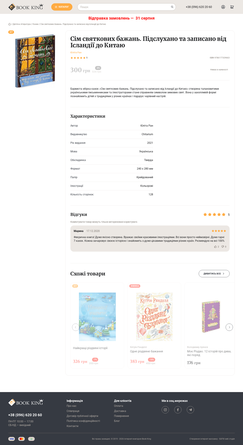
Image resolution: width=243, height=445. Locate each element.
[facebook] (178, 409)
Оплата (118, 405)
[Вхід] (223, 7)
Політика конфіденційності (83, 421)
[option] (97, 325)
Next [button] (229, 327)
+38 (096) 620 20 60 (199, 7)
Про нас (71, 405)
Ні (222, 246)
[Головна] (9, 24)
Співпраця (73, 411)
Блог (117, 421)
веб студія (230, 439)
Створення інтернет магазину (204, 439)
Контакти (72, 426)
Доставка (120, 411)
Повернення (121, 416)
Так (215, 246)
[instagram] (165, 409)
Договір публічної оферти (82, 416)
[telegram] (190, 409)
